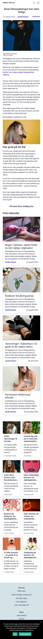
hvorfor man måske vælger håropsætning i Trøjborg (18, 73)
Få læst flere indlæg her (22, 206)
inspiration (36, 17)
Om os (21, 619)
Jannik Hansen (22, 17)
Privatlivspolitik (25, 634)
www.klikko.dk (23, 605)
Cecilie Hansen (10, 262)
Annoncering (21, 615)
